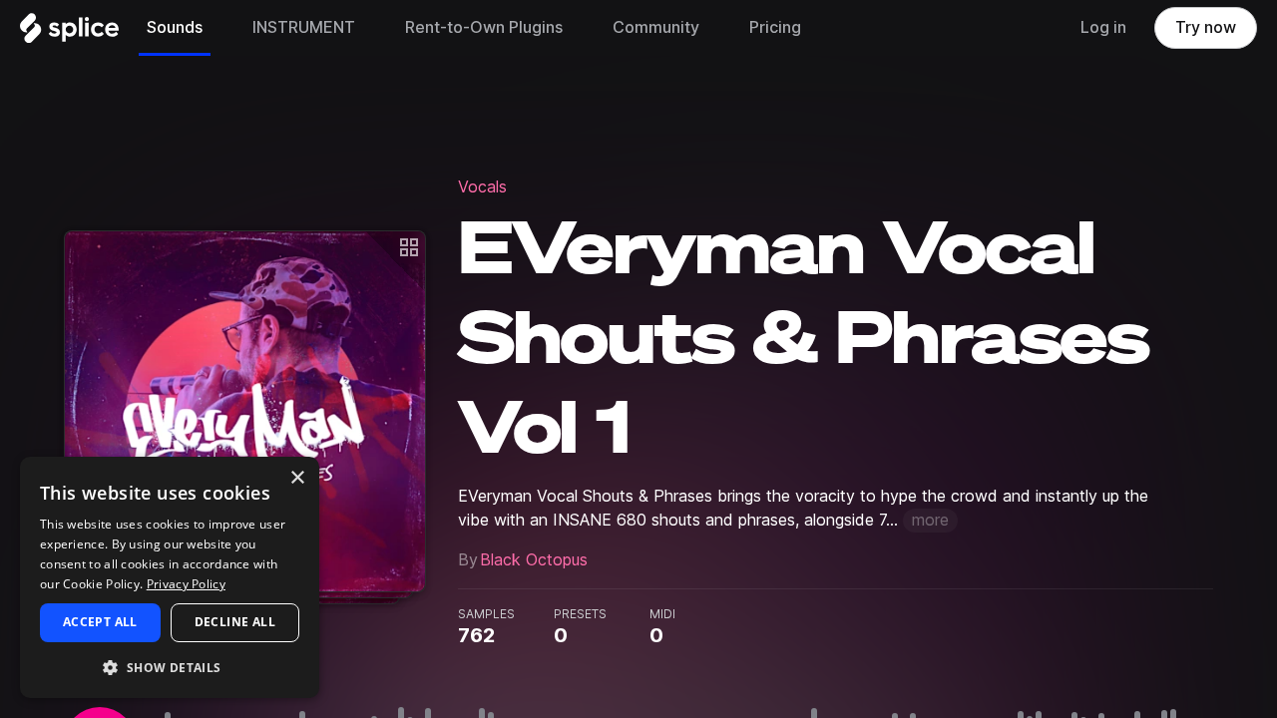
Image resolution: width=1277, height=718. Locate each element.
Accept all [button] (100, 621)
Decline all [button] (235, 621)
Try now (1205, 27)
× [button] (296, 478)
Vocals (482, 187)
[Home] (69, 33)
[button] (169, 666)
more (930, 520)
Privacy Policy (186, 583)
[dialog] (169, 577)
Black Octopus (534, 559)
